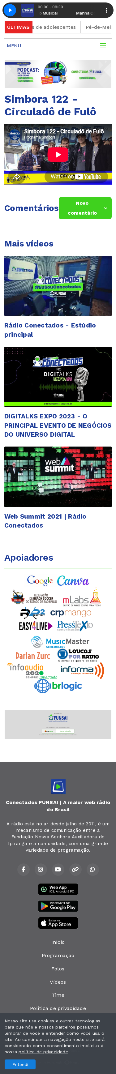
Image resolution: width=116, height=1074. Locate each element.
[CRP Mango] (70, 612)
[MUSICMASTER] (60, 641)
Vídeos (58, 982)
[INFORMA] (82, 670)
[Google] (40, 580)
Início (58, 942)
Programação (58, 955)
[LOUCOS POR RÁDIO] (78, 655)
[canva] (73, 580)
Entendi (20, 1064)
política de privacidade (43, 1051)
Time (58, 995)
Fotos (57, 969)
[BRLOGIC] (58, 686)
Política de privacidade (58, 1008)
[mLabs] (82, 596)
